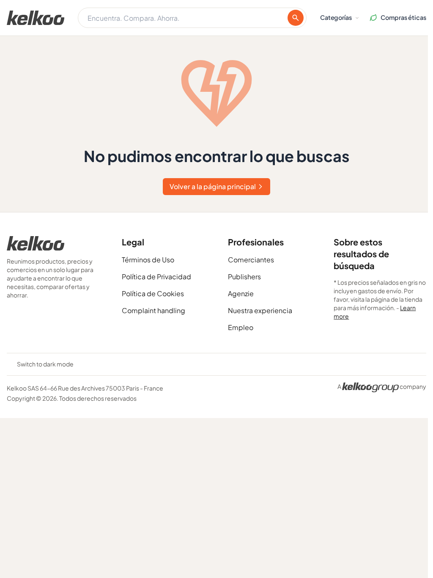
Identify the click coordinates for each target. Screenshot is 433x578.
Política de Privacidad (156, 276)
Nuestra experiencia (260, 310)
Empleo (240, 327)
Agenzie (241, 293)
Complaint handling (153, 310)
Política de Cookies (153, 293)
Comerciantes (251, 259)
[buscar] (296, 18)
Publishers (244, 276)
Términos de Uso (148, 259)
